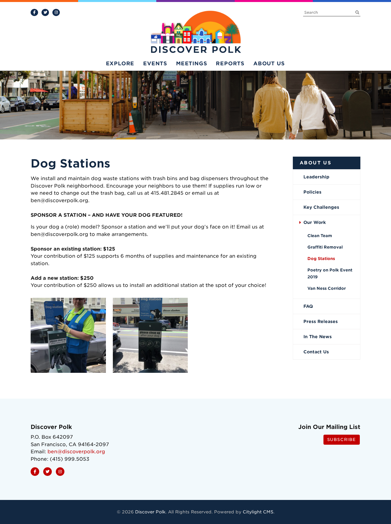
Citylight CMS (258, 512)
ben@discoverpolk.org (76, 451)
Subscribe (341, 439)
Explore (120, 63)
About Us (269, 63)
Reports (230, 63)
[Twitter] (45, 12)
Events (155, 63)
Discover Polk (150, 512)
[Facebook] (34, 12)
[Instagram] (56, 12)
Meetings (191, 63)
